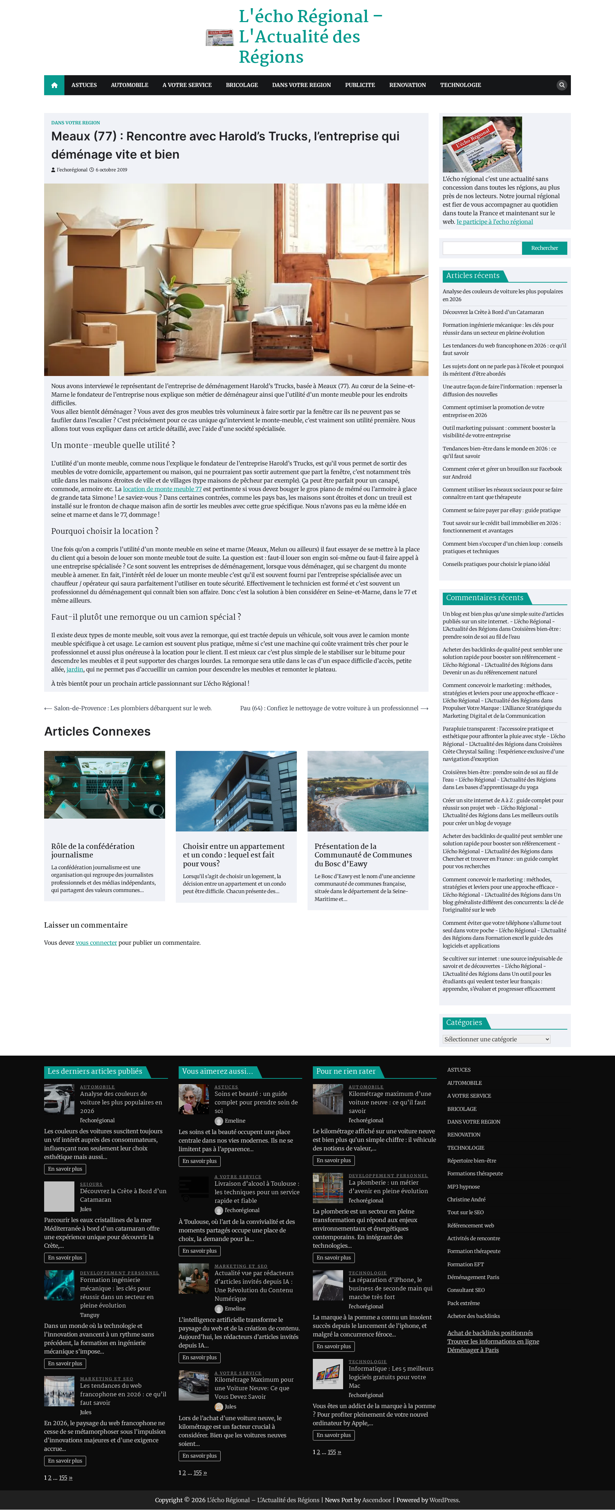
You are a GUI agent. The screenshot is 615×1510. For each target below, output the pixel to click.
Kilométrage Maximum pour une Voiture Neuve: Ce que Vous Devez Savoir (254, 1388)
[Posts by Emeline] (219, 1121)
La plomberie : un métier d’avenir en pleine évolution (388, 1187)
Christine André (466, 1199)
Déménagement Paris (473, 1277)
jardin (75, 669)
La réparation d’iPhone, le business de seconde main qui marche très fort (390, 1288)
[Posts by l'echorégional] (219, 1210)
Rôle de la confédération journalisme (93, 852)
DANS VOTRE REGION (301, 85)
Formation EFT (465, 1264)
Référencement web (470, 1225)
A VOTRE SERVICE (187, 85)
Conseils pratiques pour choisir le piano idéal (496, 564)
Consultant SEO (466, 1290)
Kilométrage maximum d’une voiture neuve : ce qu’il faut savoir (390, 1102)
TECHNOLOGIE (460, 85)
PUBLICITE (360, 85)
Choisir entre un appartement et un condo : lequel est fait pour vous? (234, 856)
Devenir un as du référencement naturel (490, 672)
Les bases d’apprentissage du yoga (497, 787)
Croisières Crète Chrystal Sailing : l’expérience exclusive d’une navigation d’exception (503, 752)
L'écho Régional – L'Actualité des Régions (311, 38)
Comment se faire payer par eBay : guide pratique (502, 510)
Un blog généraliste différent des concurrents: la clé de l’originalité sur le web (503, 902)
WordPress (444, 1500)
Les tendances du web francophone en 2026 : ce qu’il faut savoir (123, 1394)
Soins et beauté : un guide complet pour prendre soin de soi (256, 1102)
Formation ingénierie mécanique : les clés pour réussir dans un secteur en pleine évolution (117, 1293)
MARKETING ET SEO (106, 1378)
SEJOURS (91, 1184)
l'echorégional (72, 169)
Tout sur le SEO (465, 1212)
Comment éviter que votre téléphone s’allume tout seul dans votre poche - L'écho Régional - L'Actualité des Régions (504, 931)
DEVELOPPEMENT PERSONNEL (120, 1273)
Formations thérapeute (475, 1173)
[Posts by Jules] (219, 1406)
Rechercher (544, 248)
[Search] (562, 85)
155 (63, 1477)
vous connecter (96, 942)
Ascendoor (376, 1500)
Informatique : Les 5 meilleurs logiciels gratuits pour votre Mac (391, 1377)
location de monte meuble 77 (162, 489)
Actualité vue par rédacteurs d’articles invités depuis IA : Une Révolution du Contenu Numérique (254, 1286)
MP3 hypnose (463, 1187)
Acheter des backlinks (473, 1316)
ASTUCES (84, 85)
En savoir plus (65, 1169)
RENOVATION (407, 85)
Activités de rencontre (473, 1238)
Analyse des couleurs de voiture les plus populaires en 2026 (121, 1102)
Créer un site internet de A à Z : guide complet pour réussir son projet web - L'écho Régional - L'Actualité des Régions (503, 808)
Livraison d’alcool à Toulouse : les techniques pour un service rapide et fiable (257, 1192)
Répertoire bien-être (471, 1161)
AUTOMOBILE (129, 85)
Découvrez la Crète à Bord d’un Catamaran (493, 312)
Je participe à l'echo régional (495, 221)
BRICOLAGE (242, 85)
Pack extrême (463, 1303)
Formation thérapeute (473, 1251)
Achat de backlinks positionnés (490, 1332)
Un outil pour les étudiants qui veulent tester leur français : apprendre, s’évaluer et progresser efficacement (499, 982)
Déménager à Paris (473, 1350)
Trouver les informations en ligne (493, 1341)
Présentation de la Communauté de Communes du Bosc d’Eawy (363, 856)
